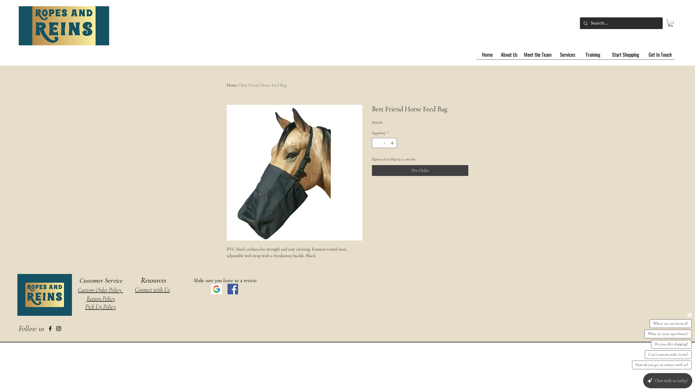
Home (232, 85)
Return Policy (101, 298)
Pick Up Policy (100, 306)
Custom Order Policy (100, 290)
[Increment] (392, 143)
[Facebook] (50, 328)
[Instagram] (58, 328)
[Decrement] (376, 143)
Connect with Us (152, 289)
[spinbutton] (384, 143)
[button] (670, 23)
